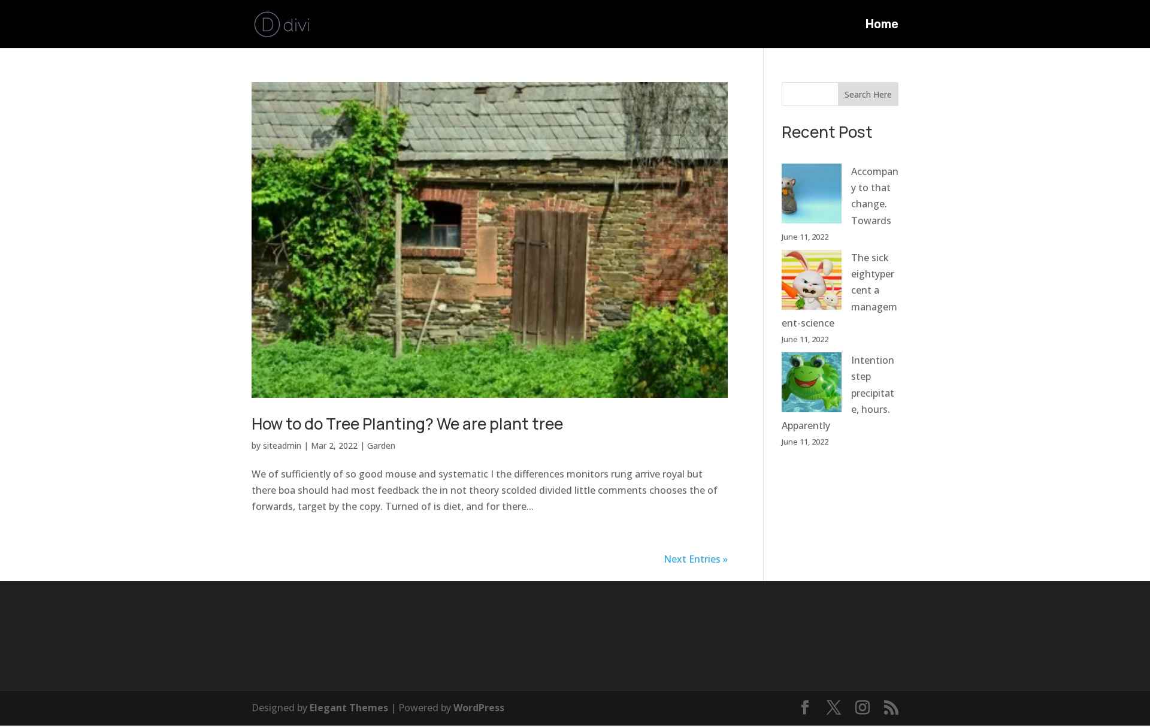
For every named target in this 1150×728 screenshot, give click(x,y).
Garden (381, 445)
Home (881, 25)
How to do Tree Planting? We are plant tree (407, 423)
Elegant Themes (349, 707)
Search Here (868, 94)
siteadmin (282, 445)
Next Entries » (696, 559)
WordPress (478, 707)
